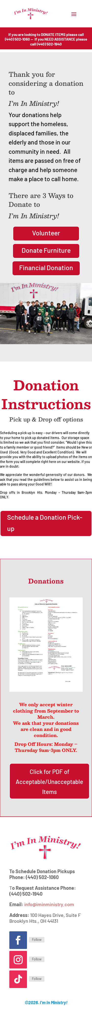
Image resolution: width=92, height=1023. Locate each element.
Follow (36, 939)
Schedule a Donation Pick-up (44, 522)
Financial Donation (46, 267)
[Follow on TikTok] (18, 979)
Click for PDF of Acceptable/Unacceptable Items (49, 781)
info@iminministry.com (49, 904)
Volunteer (46, 233)
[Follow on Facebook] (18, 940)
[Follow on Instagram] (18, 959)
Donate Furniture (46, 250)
